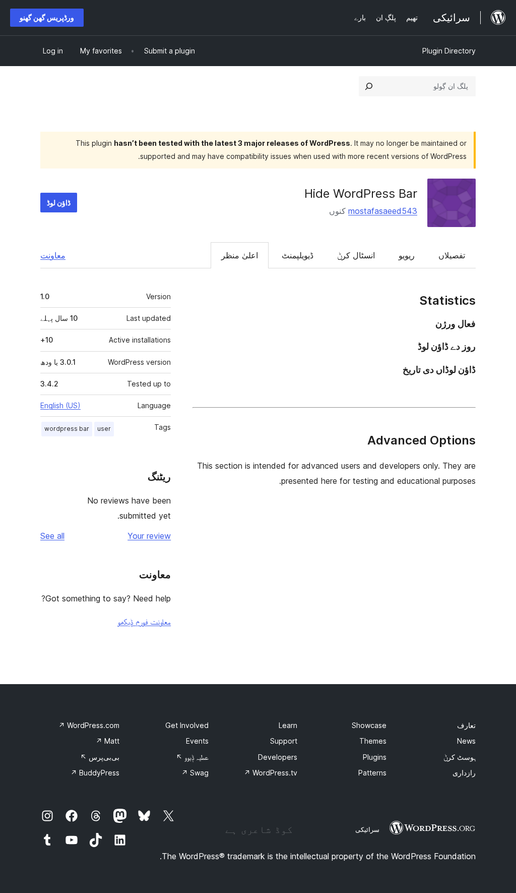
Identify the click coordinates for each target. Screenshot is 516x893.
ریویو (407, 255)
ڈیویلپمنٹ (297, 255)
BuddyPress (95, 772)
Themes (372, 741)
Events (197, 741)
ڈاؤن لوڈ (59, 202)
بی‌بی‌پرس (99, 757)
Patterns (372, 772)
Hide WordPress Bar (360, 193)
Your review (149, 536)
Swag (195, 772)
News (466, 741)
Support (283, 741)
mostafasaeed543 (382, 211)
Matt (107, 741)
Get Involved (187, 725)
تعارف (466, 725)
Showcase (369, 725)
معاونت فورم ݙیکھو (144, 622)
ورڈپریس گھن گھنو (47, 17)
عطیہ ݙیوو (192, 757)
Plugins (374, 757)
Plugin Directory (449, 50)
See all (52, 536)
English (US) (60, 405)
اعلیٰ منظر (239, 255)
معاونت (53, 255)
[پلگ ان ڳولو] (369, 86)
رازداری (464, 772)
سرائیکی (367, 829)
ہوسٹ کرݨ (459, 757)
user (104, 428)
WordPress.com (88, 725)
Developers (277, 757)
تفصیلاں (451, 255)
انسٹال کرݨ (356, 255)
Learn (288, 725)
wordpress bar (66, 428)
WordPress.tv (270, 772)
